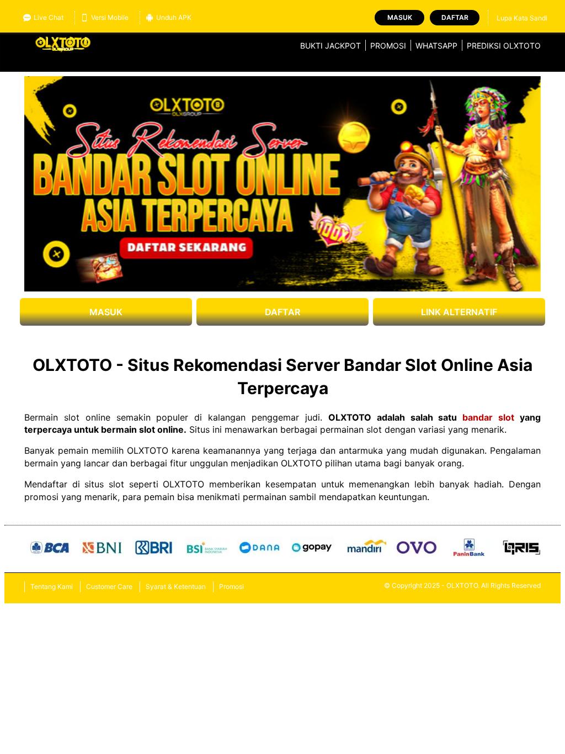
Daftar (454, 17)
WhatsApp (436, 45)
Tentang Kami (51, 586)
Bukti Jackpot (330, 45)
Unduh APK (173, 17)
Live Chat (48, 17)
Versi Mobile (110, 17)
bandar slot (488, 417)
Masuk (399, 17)
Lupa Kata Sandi (522, 18)
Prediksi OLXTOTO (504, 45)
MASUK (105, 311)
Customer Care (109, 586)
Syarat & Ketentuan (176, 586)
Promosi (388, 45)
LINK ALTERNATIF (459, 311)
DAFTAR (282, 311)
